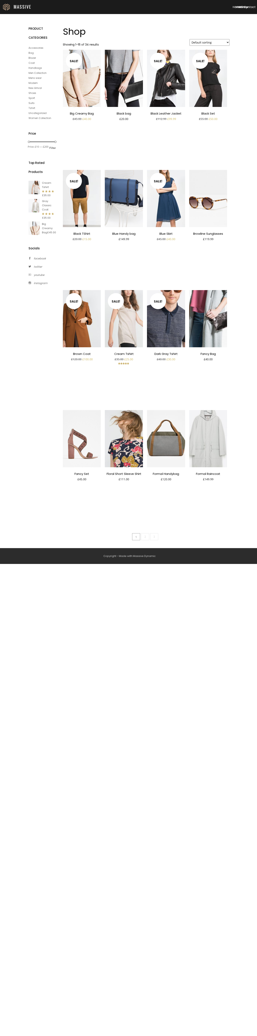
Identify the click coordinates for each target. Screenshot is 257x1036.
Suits (32, 103)
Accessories (36, 48)
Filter (52, 147)
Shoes (32, 93)
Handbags (35, 68)
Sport (32, 98)
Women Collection (40, 118)
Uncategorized (38, 113)
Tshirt (32, 108)
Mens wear (35, 78)
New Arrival (35, 88)
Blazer (32, 58)
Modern (33, 83)
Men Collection (38, 73)
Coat (32, 63)
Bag (31, 53)
